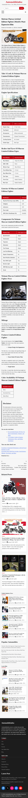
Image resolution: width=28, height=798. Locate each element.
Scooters (3, 746)
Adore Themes (17, 796)
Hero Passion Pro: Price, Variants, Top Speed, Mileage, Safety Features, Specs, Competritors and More (17, 699)
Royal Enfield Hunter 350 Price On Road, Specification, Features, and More (16, 433)
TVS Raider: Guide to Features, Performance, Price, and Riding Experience (15, 439)
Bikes (7, 455)
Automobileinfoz (14, 2)
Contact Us (3, 761)
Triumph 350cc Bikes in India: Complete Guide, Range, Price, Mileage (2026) (15, 707)
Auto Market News (5, 749)
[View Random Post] (25, 12)
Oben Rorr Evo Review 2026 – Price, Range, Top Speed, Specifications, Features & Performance (16, 680)
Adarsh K (20, 27)
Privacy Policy (4, 766)
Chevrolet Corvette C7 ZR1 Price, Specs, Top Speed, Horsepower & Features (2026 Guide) (16, 625)
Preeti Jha (12, 602)
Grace (11, 610)
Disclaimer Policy (5, 764)
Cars (2, 741)
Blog (2, 752)
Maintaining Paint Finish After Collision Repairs (11, 654)
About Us (3, 759)
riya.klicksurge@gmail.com (16, 691)
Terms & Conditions (5, 769)
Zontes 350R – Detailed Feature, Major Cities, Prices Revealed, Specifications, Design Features (15, 688)
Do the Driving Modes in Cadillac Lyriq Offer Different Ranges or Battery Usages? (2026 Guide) (16, 617)
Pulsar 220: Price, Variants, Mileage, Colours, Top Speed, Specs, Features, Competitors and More (13, 499)
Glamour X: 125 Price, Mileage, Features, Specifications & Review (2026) (16, 671)
